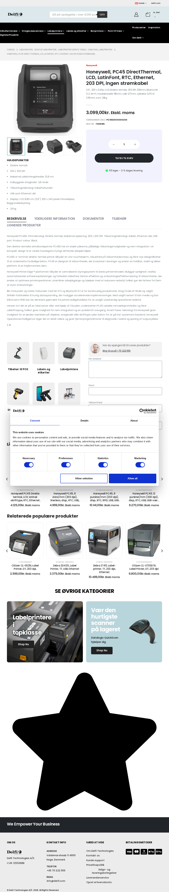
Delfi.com (155, 3)
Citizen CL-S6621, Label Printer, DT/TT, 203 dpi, (144, 567)
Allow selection (84, 478)
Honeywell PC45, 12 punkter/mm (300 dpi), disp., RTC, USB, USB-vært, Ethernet (104, 498)
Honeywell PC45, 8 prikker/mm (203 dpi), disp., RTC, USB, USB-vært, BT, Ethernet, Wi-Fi (144, 498)
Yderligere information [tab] (54, 218)
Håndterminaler (9, 31)
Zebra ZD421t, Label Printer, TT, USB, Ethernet (25, 567)
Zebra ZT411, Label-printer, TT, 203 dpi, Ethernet (64, 569)
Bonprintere (97, 31)
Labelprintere (55, 31)
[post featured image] (25, 540)
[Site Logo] (15, 15)
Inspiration (154, 27)
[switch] (66, 464)
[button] (12, 98)
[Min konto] (136, 14)
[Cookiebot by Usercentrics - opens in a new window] (141, 411)
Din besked (95, 358)
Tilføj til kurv (124, 158)
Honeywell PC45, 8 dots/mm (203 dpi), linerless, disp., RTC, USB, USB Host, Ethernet (25, 498)
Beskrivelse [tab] (16, 218)
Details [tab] (85, 420)
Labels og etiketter (76, 31)
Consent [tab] (35, 420)
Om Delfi (136, 37)
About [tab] (134, 420)
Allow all (132, 478)
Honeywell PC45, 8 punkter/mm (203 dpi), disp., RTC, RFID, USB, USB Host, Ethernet (64, 498)
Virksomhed (95, 402)
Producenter (139, 27)
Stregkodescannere (32, 31)
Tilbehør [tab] (119, 218)
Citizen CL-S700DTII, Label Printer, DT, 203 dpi (104, 567)
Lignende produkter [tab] (24, 225)
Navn (91, 385)
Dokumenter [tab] (93, 218)
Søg (102, 14)
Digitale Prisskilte (9, 35)
